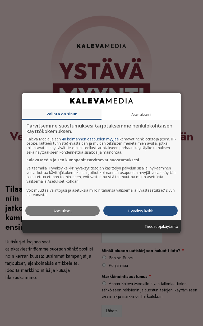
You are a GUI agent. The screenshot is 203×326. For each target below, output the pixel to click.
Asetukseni (141, 114)
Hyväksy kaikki (141, 210)
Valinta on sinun (62, 113)
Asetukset (62, 210)
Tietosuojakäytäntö (161, 226)
